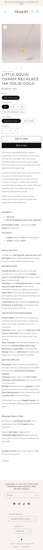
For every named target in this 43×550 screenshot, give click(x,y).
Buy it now (21, 145)
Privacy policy (25, 546)
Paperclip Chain (11, 121)
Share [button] (6, 461)
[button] (4, 11)
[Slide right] (26, 67)
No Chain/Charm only (14, 112)
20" (22, 107)
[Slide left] (16, 67)
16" (5, 107)
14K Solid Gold (10, 98)
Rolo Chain (29, 121)
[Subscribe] (35, 495)
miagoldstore (19, 543)
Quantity (5, 126)
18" (13, 107)
